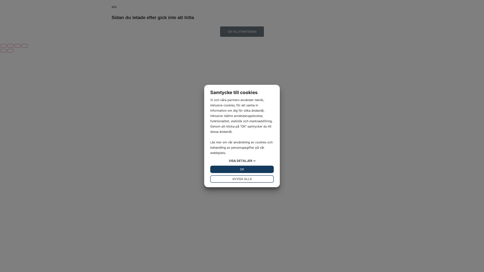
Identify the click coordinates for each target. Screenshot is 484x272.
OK (242, 169)
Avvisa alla (242, 179)
